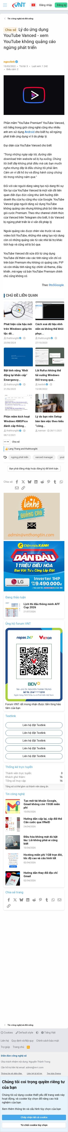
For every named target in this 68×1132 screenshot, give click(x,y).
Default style (25, 1032)
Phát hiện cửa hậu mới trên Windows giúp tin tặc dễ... (18, 329)
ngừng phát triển (19, 457)
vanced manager (44, 457)
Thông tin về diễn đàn (11, 1073)
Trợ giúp (5, 1047)
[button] (5, 5)
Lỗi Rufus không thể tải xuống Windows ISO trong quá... (48, 375)
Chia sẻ (16, 441)
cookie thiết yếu (33, 1095)
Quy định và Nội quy (22, 1040)
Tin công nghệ (15, 794)
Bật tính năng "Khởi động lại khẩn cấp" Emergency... (16, 375)
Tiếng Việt (49, 1032)
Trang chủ (18, 1047)
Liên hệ (5, 1040)
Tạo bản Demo (54, 1073)
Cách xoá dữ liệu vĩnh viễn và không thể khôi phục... (49, 329)
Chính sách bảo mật (47, 1040)
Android (29, 132)
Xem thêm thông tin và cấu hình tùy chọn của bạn (31, 1109)
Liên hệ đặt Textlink (34, 725)
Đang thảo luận (15, 597)
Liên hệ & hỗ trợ (34, 1073)
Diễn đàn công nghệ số (13, 1055)
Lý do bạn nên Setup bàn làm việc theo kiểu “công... (49, 421)
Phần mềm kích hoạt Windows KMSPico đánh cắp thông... (17, 421)
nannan (42, 430)
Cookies (8, 1032)
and (23, 449)
